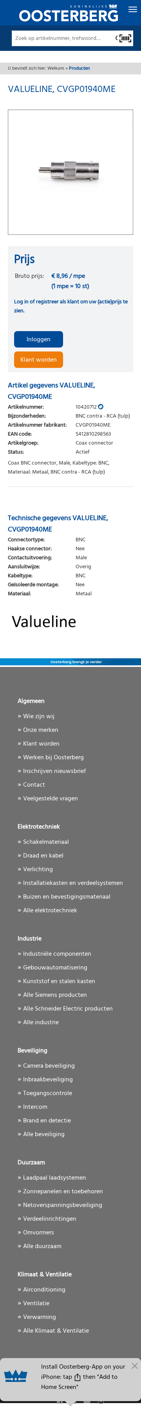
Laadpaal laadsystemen (54, 1178)
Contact (34, 785)
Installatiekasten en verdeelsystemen (73, 883)
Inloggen (39, 340)
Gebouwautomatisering (55, 968)
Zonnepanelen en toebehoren (63, 1192)
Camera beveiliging (49, 1066)
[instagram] (101, 1401)
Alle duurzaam (42, 1246)
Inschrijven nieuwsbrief (54, 771)
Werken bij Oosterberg (53, 758)
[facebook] (60, 1401)
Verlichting (38, 870)
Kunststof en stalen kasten (59, 981)
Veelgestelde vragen (50, 799)
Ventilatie (36, 1304)
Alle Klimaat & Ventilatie (56, 1331)
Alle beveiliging (44, 1135)
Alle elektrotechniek (50, 911)
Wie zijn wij (38, 717)
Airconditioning (44, 1290)
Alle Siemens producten (55, 995)
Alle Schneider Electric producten (68, 1009)
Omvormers (38, 1233)
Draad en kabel (43, 856)
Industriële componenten (57, 954)
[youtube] (87, 1401)
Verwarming (39, 1317)
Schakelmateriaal (46, 842)
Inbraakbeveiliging (48, 1080)
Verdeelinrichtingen (49, 1219)
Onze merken (40, 730)
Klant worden (38, 360)
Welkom (55, 68)
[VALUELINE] (70, 618)
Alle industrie (41, 1023)
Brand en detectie (47, 1121)
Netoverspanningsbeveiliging (62, 1205)
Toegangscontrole (47, 1093)
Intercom (35, 1107)
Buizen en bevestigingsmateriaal (66, 897)
